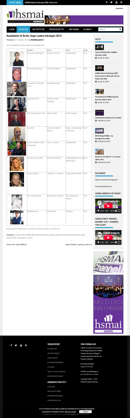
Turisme (29, 238)
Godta (85, 412)
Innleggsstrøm (54, 391)
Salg (83, 235)
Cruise (17, 235)
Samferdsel (11, 238)
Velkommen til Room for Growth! (108, 118)
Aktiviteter (38, 29)
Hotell (22, 235)
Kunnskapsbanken (55, 362)
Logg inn (51, 387)
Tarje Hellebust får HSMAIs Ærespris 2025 (106, 53)
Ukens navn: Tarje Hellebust (17, 244)
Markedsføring (38, 235)
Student (51, 367)
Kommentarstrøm (55, 396)
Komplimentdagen (55, 376)
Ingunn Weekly (53, 353)
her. (58, 229)
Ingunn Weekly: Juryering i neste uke (79, 244)
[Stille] (116, 211)
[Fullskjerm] (119, 211)
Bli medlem (52, 349)
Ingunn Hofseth (87, 367)
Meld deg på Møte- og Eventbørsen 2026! (104, 137)
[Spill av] (98, 211)
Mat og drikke (49, 235)
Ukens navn (52, 358)
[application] (108, 206)
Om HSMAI (74, 29)
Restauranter (75, 235)
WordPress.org (54, 400)
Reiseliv (66, 235)
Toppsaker (21, 238)
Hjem (11, 29)
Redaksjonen (37, 40)
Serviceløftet (56, 29)
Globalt (87, 29)
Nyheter (23, 29)
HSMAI (28, 235)
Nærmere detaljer (70, 412)
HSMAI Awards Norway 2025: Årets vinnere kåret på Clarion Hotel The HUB (56, 3)
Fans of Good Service (56, 372)
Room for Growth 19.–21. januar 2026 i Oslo (108, 158)
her (110, 186)
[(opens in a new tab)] (99, 47)
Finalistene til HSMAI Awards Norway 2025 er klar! (106, 98)
